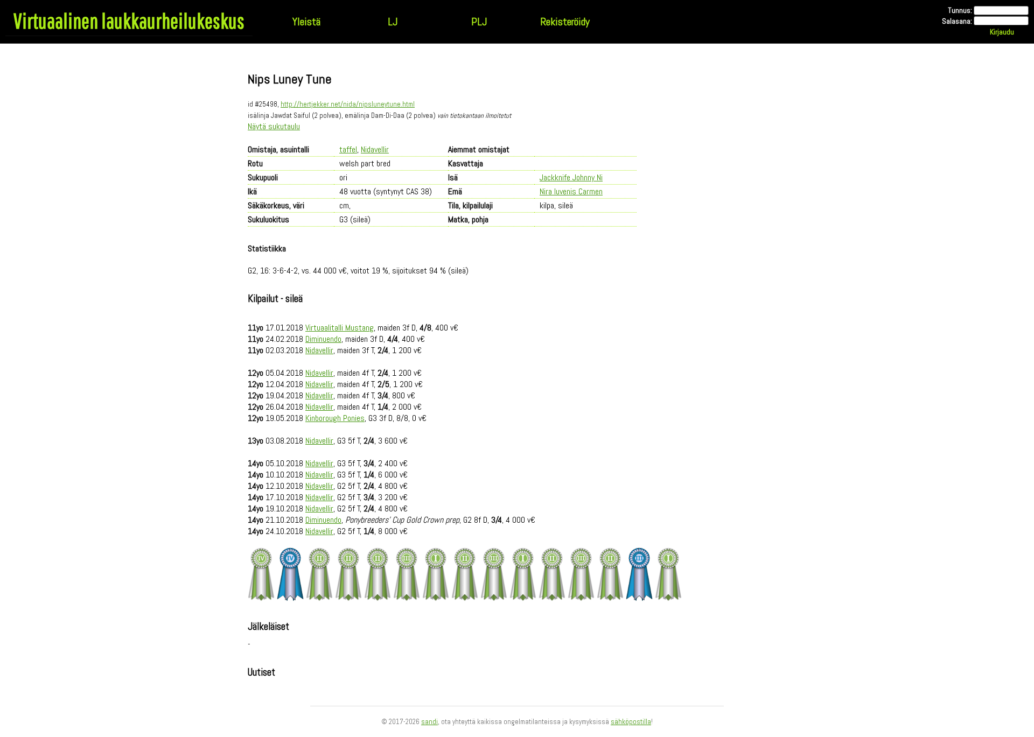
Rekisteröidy (565, 22)
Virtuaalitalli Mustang (339, 327)
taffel (348, 149)
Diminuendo (323, 339)
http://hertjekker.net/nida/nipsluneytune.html (348, 104)
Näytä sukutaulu (274, 126)
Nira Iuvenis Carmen (571, 191)
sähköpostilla (631, 721)
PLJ (479, 22)
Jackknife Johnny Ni (571, 177)
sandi (429, 721)
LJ (392, 22)
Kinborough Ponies (335, 418)
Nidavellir (375, 149)
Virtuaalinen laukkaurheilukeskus (128, 20)
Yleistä (306, 22)
